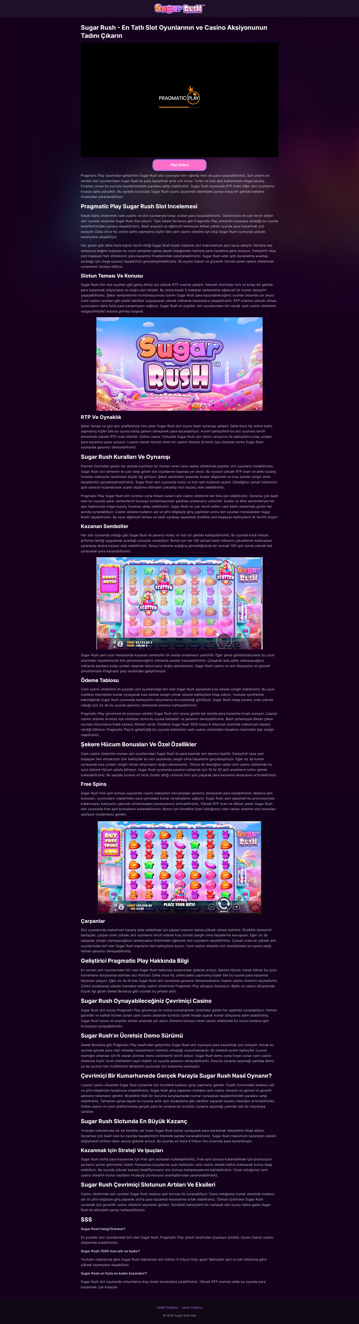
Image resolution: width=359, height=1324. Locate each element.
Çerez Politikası (192, 1307)
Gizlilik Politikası (167, 1307)
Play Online (180, 165)
